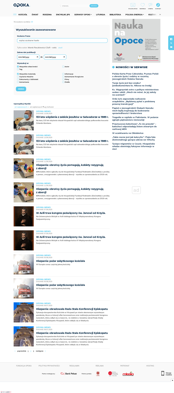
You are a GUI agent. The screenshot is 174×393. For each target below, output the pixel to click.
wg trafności (49, 107)
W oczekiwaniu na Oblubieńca (127, 133)
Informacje (69, 74)
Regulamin (74, 366)
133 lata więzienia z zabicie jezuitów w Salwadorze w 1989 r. (72, 117)
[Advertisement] (87, 387)
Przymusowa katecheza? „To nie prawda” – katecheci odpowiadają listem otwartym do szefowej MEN (134, 126)
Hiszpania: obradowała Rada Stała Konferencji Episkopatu (72, 309)
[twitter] (171, 43)
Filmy (67, 79)
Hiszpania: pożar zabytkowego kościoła (60, 261)
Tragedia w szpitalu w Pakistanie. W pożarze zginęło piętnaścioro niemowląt (135, 118)
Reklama (100, 366)
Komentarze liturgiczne (74, 77)
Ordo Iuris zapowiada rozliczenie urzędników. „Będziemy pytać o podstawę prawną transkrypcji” (133, 101)
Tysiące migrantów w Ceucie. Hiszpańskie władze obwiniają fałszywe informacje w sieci (133, 146)
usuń (60, 47)
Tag (20, 69)
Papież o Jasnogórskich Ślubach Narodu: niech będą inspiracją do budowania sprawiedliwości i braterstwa (133, 111)
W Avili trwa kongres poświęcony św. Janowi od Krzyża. (71, 213)
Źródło (67, 82)
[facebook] (171, 39)
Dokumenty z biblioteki (28, 79)
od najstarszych (36, 107)
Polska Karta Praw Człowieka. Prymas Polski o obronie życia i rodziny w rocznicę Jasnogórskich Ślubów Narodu (135, 76)
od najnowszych (21, 107)
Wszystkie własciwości (28, 67)
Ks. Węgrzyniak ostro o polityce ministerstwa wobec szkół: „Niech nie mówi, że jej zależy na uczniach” (135, 92)
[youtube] (171, 47)
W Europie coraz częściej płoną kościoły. (53, 264)
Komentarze (24, 82)
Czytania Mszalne (26, 77)
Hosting (150, 366)
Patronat (124, 366)
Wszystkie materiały (27, 74)
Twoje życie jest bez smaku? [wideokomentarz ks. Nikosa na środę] (131, 84)
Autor (67, 67)
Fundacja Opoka (23, 366)
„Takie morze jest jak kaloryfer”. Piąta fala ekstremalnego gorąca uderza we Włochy (133, 138)
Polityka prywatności (49, 366)
